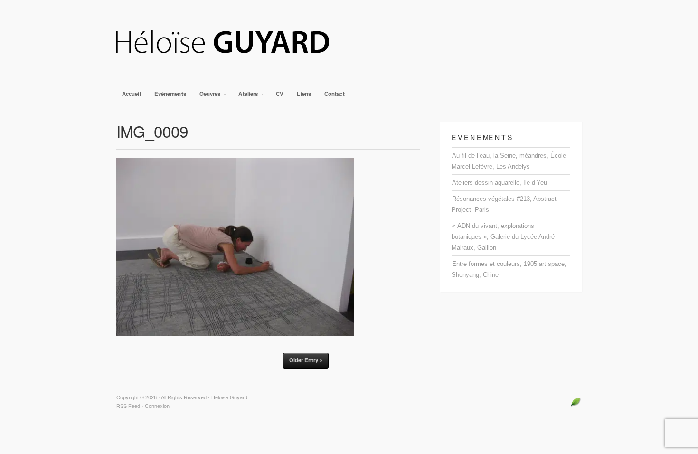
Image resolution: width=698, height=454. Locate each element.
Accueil (131, 94)
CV (279, 94)
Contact (334, 94)
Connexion (157, 406)
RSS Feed (128, 406)
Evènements (170, 94)
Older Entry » (305, 360)
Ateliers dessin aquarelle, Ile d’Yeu (499, 182)
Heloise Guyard (349, 42)
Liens (304, 94)
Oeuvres (207, 96)
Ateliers (245, 96)
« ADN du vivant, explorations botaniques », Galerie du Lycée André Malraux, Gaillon (503, 236)
